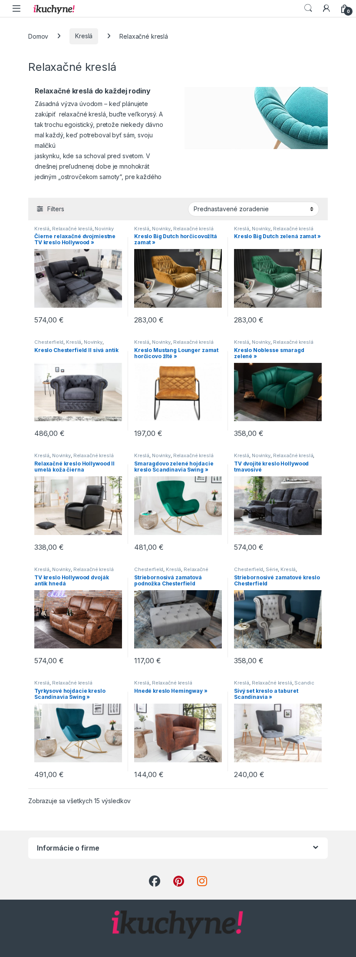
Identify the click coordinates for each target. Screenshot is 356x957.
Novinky (104, 229)
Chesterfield (48, 342)
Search (308, 8)
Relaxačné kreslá (72, 229)
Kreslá (83, 36)
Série (272, 569)
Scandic (304, 683)
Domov (38, 36)
